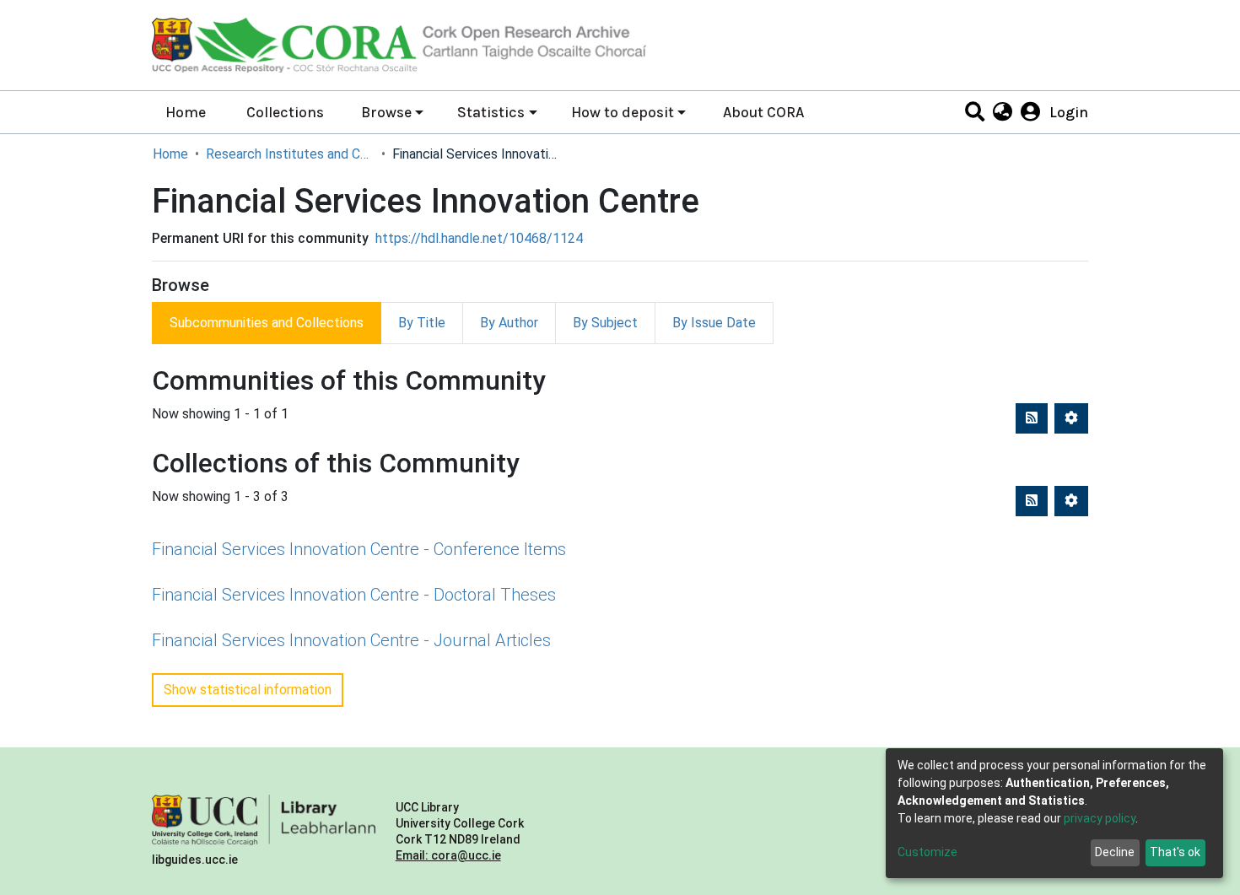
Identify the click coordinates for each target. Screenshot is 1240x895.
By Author (509, 323)
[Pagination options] (1071, 418)
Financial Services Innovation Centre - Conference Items (359, 549)
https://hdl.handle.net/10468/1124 (479, 238)
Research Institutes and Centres (290, 154)
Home (185, 112)
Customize (927, 852)
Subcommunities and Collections (267, 323)
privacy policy (1099, 818)
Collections (285, 112)
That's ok (1175, 852)
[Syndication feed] (1032, 418)
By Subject (605, 323)
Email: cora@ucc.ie (448, 855)
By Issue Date (714, 323)
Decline (1115, 852)
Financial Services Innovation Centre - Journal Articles (351, 640)
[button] (1001, 112)
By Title (421, 323)
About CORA (763, 112)
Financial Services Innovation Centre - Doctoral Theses (354, 595)
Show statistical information (248, 690)
